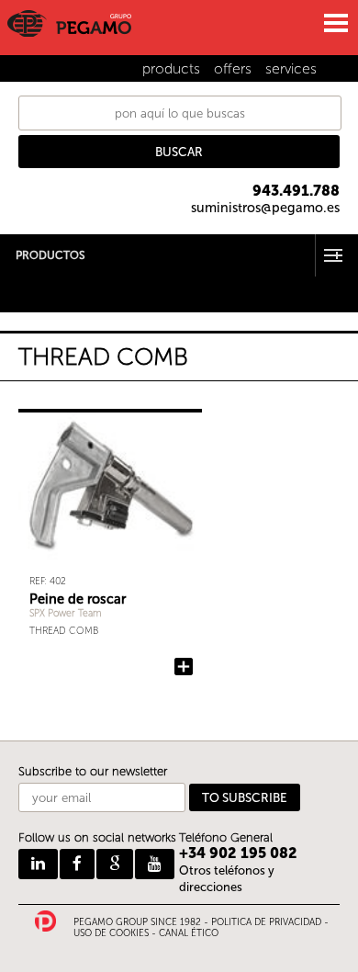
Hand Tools (31, 281)
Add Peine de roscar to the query (183, 667)
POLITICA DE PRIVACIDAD (266, 922)
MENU (335, 23)
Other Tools (32, 293)
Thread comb (63, 631)
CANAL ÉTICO (188, 933)
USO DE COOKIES (111, 933)
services (291, 68)
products (171, 68)
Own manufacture (51, 305)
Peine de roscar (77, 599)
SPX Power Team (65, 613)
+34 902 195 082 (238, 853)
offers (233, 68)
